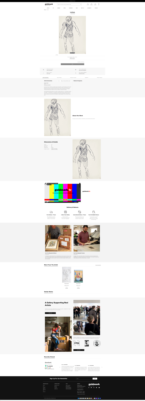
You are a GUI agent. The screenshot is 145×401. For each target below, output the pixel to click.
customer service (56, 385)
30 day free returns (81, 73)
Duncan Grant (73, 13)
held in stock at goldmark (82, 70)
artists (44, 385)
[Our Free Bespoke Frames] (87, 238)
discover (44, 391)
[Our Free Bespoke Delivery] (58, 238)
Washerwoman (78, 285)
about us (55, 386)
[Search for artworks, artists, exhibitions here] (81, 4)
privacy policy (68, 386)
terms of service (68, 385)
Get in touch (48, 73)
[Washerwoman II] (66, 275)
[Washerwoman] (78, 276)
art (43, 386)
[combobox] (69, 4)
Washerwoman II (67, 285)
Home (45, 9)
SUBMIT (95, 378)
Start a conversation (49, 70)
